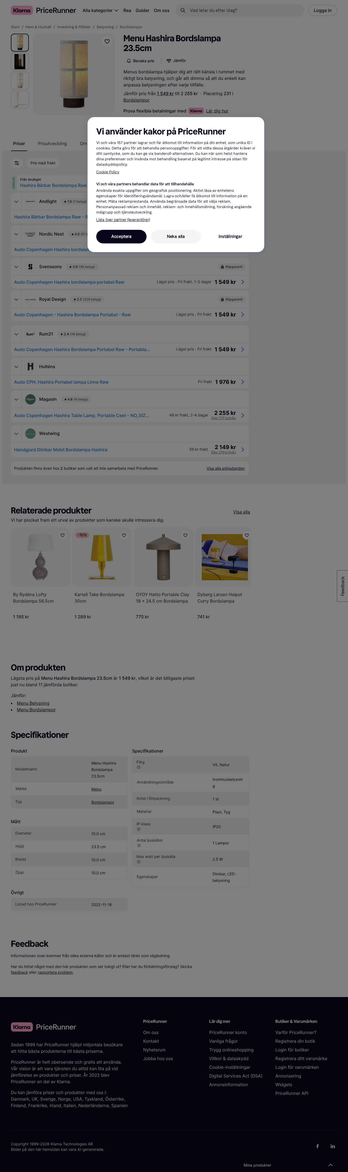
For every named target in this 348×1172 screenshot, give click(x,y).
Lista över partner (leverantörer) (123, 220)
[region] (176, 184)
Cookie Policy (107, 172)
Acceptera (121, 236)
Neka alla (176, 236)
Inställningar (230, 236)
